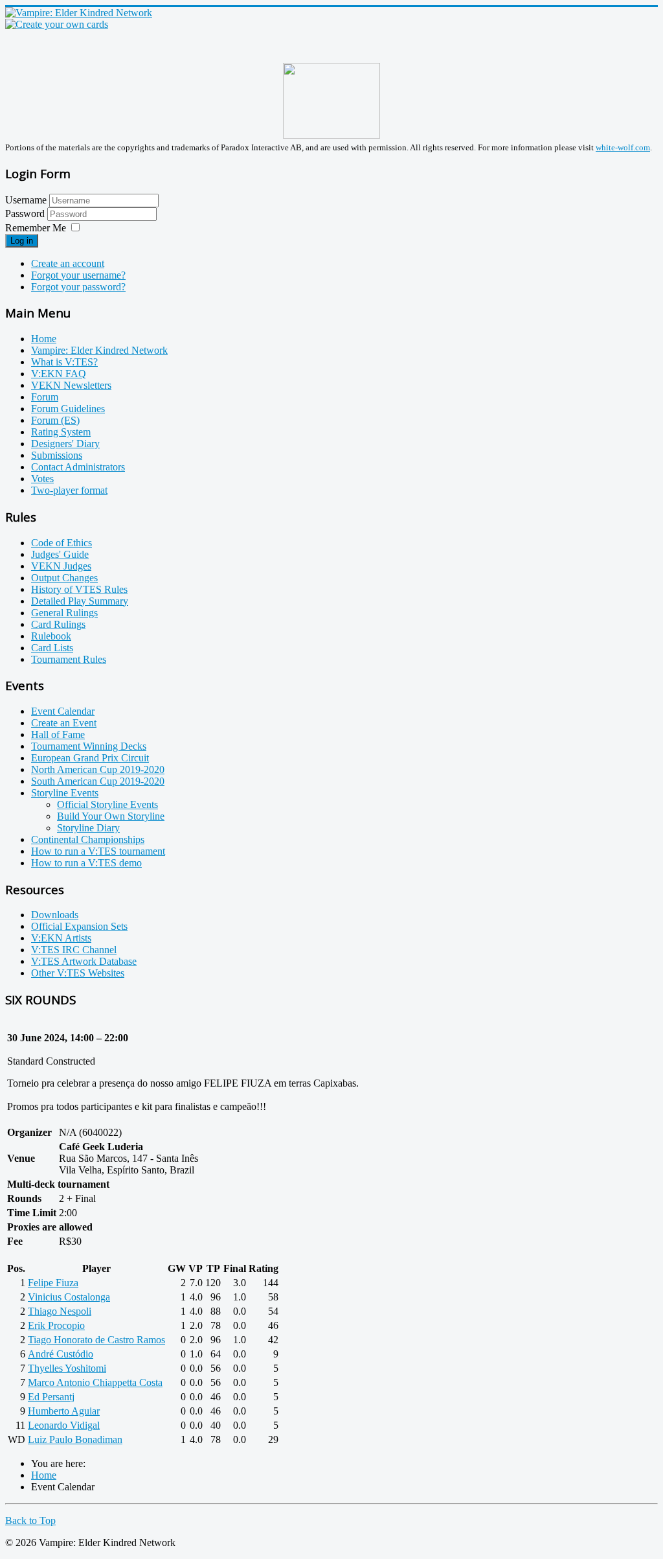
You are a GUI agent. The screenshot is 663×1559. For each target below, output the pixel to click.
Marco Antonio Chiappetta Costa (95, 1382)
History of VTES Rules (79, 589)
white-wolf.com (623, 147)
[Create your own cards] (56, 24)
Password (26, 213)
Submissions (56, 455)
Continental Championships (87, 839)
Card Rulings (58, 624)
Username (26, 199)
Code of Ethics (61, 542)
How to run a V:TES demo (86, 862)
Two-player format (69, 490)
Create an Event (63, 722)
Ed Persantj (51, 1396)
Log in (21, 241)
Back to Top (30, 1520)
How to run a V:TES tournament (98, 851)
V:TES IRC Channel (74, 949)
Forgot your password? (78, 286)
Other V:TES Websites (77, 972)
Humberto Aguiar (64, 1410)
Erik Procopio (56, 1325)
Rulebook (51, 635)
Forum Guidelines (68, 408)
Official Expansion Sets (79, 926)
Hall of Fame (58, 734)
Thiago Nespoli (59, 1311)
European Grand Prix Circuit (90, 757)
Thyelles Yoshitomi (67, 1368)
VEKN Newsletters (71, 385)
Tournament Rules (68, 659)
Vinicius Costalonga (69, 1296)
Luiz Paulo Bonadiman (75, 1439)
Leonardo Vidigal (64, 1425)
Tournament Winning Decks (88, 746)
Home (43, 338)
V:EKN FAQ (58, 373)
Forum (44, 396)
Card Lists (52, 647)
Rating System (61, 431)
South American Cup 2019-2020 (97, 781)
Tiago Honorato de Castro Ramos (96, 1339)
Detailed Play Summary (79, 600)
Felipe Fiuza (53, 1282)
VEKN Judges (61, 566)
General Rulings (64, 612)
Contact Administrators (78, 466)
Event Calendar (63, 711)
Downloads (54, 914)
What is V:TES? (64, 361)
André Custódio (60, 1353)
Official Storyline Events (107, 804)
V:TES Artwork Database (84, 961)
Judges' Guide (60, 554)
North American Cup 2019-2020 (97, 769)
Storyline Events (64, 792)
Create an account (67, 263)
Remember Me (35, 227)
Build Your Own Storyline (110, 816)
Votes (42, 478)
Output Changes (64, 577)
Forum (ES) (55, 420)
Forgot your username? (78, 275)
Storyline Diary (88, 827)
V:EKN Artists (61, 937)
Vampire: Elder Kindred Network (99, 350)
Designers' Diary (65, 443)
